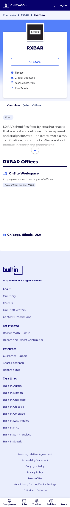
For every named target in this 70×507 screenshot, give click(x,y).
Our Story (9, 296)
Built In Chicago (13, 406)
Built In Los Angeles (16, 420)
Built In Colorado (14, 413)
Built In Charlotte (14, 399)
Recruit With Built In (16, 333)
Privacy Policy (35, 472)
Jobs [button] (26, 105)
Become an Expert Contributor (23, 340)
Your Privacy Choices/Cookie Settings (35, 484)
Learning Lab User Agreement (35, 454)
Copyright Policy (35, 466)
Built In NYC (11, 427)
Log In (63, 5)
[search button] (53, 5)
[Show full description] (35, 150)
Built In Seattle (12, 441)
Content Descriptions (17, 317)
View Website (22, 88)
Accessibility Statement (35, 460)
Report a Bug (12, 369)
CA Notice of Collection (35, 490)
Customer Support (15, 356)
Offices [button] (36, 105)
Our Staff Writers (14, 310)
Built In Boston (13, 392)
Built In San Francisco (17, 434)
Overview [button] (13, 105)
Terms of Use (35, 478)
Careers (8, 303)
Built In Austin (12, 385)
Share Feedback (13, 363)
